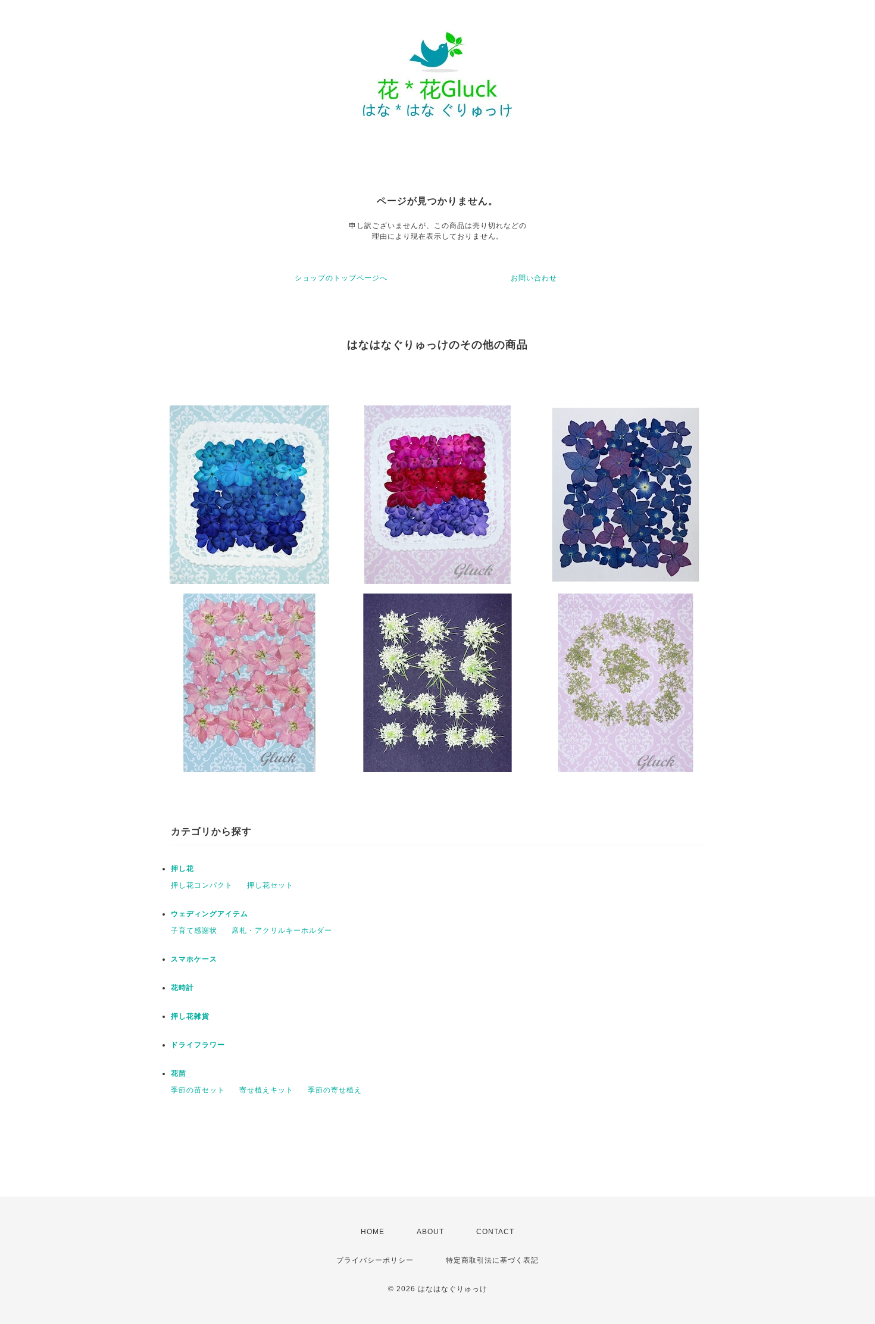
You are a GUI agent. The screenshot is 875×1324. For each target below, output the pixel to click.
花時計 (182, 987)
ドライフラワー (198, 1045)
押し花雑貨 (190, 1016)
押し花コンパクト (202, 885)
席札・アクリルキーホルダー (282, 930)
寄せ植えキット (266, 1090)
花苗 (178, 1073)
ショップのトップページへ (341, 278)
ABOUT (430, 1232)
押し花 (182, 868)
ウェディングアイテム (209, 914)
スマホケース (194, 959)
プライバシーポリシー (375, 1260)
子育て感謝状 (194, 930)
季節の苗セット (198, 1090)
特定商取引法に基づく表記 (492, 1260)
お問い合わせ (534, 278)
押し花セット (270, 885)
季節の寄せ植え (335, 1090)
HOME (373, 1232)
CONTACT (495, 1232)
